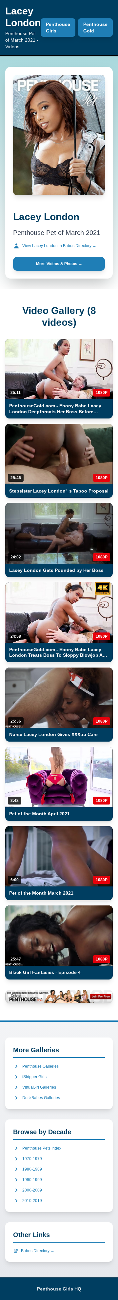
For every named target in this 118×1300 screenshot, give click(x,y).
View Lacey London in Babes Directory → (59, 245)
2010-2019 (32, 1200)
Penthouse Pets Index (41, 1148)
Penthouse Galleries (40, 1066)
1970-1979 (32, 1158)
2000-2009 (32, 1190)
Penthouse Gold (95, 27)
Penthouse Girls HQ (59, 1288)
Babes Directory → (37, 1251)
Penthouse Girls (58, 27)
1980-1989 (32, 1169)
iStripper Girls (34, 1077)
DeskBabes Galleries (41, 1098)
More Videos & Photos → (59, 264)
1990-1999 (32, 1179)
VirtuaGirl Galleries (39, 1087)
